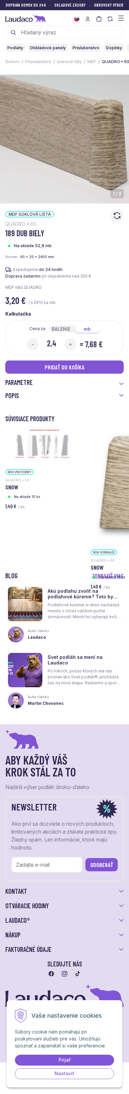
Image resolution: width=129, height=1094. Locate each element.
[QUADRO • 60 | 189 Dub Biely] (64, 139)
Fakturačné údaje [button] (28, 949)
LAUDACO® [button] (17, 920)
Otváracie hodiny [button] (27, 906)
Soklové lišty (69, 61)
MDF (91, 61)
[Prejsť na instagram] (64, 973)
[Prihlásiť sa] (88, 19)
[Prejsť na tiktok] (77, 973)
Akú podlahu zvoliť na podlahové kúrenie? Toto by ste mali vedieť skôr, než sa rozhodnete (80, 599)
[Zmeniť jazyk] (76, 18)
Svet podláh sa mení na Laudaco (75, 659)
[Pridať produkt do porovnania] (117, 215)
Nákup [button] (13, 935)
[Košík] (99, 19)
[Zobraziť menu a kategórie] (121, 17)
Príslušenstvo (38, 61)
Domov (12, 61)
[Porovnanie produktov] (110, 19)
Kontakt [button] (16, 891)
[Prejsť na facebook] (51, 973)
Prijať (65, 1060)
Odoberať (101, 864)
